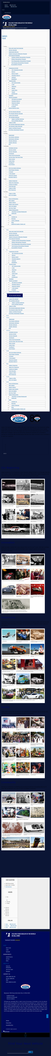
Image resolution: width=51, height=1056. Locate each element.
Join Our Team (12, 208)
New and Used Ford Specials (16, 48)
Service (25, 1034)
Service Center (12, 150)
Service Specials (13, 50)
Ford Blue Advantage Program (16, 130)
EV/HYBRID (5, 166)
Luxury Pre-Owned (13, 115)
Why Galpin (12, 200)
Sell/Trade (6, 191)
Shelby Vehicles (13, 142)
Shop (4, 945)
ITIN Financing (12, 190)
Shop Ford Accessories (14, 155)
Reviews (13, 218)
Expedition (14, 79)
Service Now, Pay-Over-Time (16, 157)
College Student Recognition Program (20, 57)
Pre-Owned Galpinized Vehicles (16, 124)
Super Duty (14, 90)
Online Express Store (14, 108)
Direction (25, 1035)
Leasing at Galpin (13, 184)
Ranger (13, 88)
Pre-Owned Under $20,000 (15, 126)
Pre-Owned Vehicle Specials (16, 113)
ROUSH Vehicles (13, 141)
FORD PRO (5, 131)
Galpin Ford (4, 37)
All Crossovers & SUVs (17, 70)
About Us (6, 963)
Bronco (13, 72)
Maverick (14, 86)
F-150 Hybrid (12, 173)
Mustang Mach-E (16, 75)
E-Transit (11, 172)
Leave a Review (15, 220)
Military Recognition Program (18, 59)
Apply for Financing (14, 182)
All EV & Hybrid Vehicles (15, 168)
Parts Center (12, 159)
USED (7, 293)
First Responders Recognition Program (21, 61)
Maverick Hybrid (16, 103)
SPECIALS (5, 46)
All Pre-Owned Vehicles (15, 111)
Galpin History (12, 202)
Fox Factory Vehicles (14, 137)
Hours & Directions (13, 198)
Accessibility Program (16, 64)
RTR (10, 144)
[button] (6, 2)
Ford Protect (12, 164)
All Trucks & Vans (16, 82)
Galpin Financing (13, 181)
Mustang (11, 95)
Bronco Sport (15, 73)
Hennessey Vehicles (14, 139)
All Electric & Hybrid (17, 99)
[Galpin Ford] (6, 19)
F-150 (13, 84)
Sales (25, 1036)
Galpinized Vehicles (14, 52)
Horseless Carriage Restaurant (19, 211)
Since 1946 (4, 20)
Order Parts (11, 161)
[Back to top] (47, 1016)
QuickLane (11, 153)
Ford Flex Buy (12, 186)
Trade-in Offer (12, 122)
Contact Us (14, 217)
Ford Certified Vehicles (17, 120)
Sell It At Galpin (12, 195)
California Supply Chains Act (18, 224)
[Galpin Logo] (25, 988)
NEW (4, 66)
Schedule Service (13, 148)
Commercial (14, 93)
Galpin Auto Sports (13, 204)
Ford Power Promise (14, 170)
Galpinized (5, 133)
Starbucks (13, 213)
